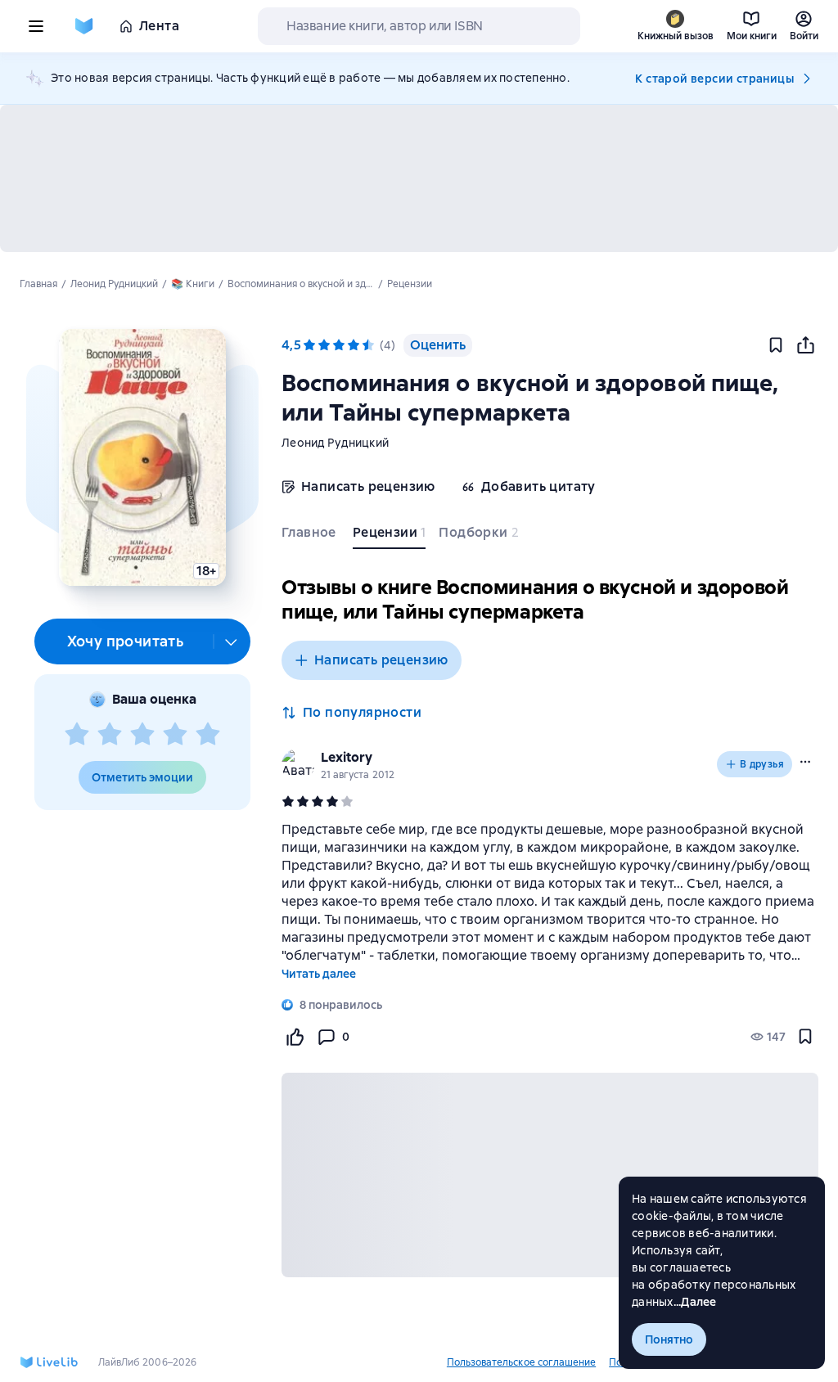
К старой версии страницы (714, 78)
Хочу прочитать (125, 641)
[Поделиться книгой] (805, 345)
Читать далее (319, 973)
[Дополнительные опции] (231, 641)
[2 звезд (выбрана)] (324, 345)
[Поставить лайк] (295, 1036)
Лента (159, 25)
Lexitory (346, 757)
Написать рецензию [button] (381, 659)
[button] (142, 457)
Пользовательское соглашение (521, 1362)
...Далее (695, 1301)
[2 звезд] (110, 735)
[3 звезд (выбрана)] (338, 345)
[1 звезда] (77, 735)
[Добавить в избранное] (776, 345)
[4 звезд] (175, 735)
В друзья (762, 764)
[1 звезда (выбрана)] (309, 345)
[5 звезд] (208, 735)
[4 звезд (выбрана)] (353, 345)
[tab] (311, 536)
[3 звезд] (142, 735)
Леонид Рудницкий (335, 442)
